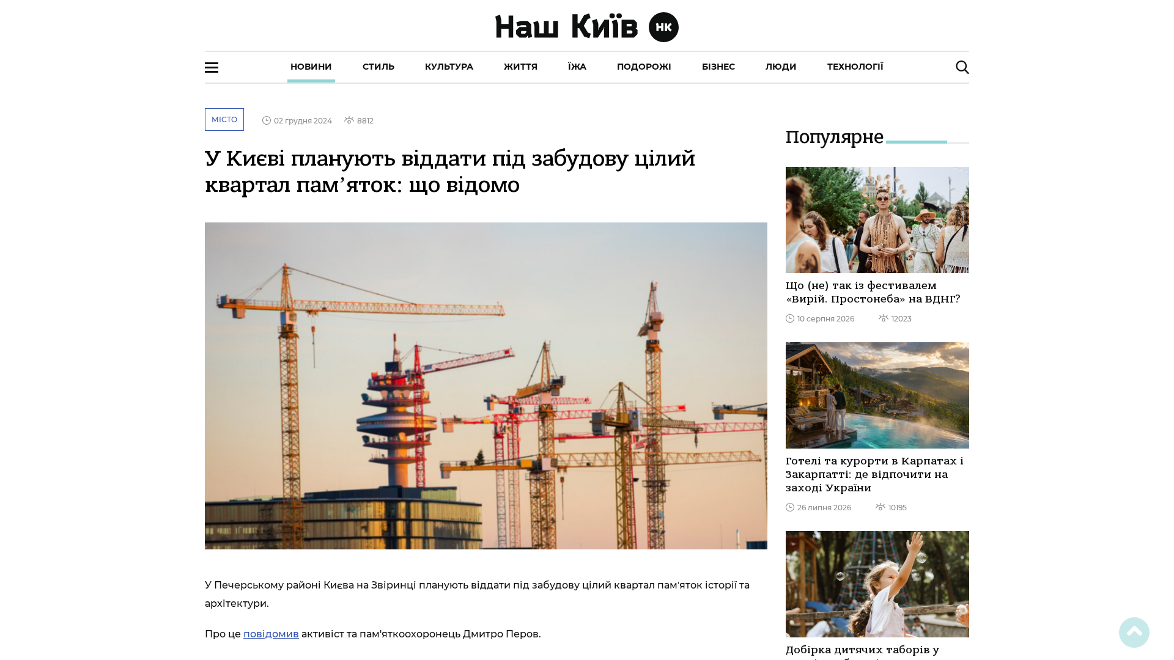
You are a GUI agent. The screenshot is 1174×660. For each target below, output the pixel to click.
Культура (449, 66)
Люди (781, 66)
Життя (520, 66)
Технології (855, 66)
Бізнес (718, 66)
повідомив (271, 634)
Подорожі (644, 66)
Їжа (577, 66)
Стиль (378, 66)
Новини (311, 66)
